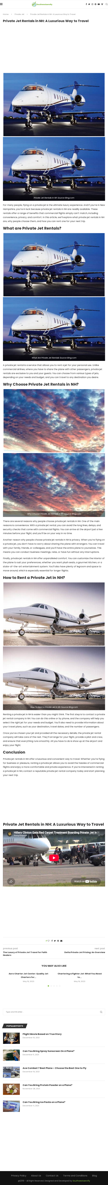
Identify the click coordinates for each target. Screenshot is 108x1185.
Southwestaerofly (81, 1180)
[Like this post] (49, 940)
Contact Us (52, 1175)
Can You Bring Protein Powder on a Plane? (47, 1085)
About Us (36, 1175)
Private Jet (19, 14)
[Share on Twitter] (55, 940)
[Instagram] (92, 4)
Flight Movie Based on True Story (42, 1034)
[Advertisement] (54, 46)
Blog (94, 1175)
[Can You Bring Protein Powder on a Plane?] (11, 1089)
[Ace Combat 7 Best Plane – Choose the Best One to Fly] (11, 1072)
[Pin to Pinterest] (58, 940)
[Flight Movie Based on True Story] (11, 1038)
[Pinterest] (95, 4)
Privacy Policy (18, 1175)
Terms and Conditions (75, 1175)
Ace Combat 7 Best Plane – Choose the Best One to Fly (54, 1068)
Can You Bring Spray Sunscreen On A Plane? (48, 1051)
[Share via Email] (61, 940)
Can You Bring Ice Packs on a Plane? (44, 1102)
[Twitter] (89, 4)
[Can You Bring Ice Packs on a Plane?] (11, 1106)
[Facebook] (86, 4)
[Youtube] (99, 4)
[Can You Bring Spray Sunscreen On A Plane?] (11, 1055)
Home (6, 14)
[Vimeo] (102, 4)
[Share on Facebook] (52, 940)
